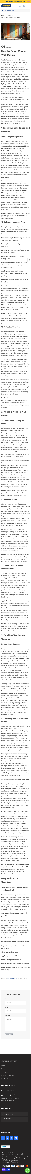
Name (6, 999)
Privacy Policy (5, 1072)
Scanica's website (7, 872)
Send (3, 1125)
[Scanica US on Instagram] (16, 1138)
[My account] (20, 6)
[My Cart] (24, 6)
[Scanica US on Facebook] (3, 1138)
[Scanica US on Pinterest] (11, 1138)
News (9, 15)
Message (7, 1015)
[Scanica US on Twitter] (7, 1138)
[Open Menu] (29, 6)
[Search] (3, 11)
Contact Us (5, 1078)
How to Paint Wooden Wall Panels (10, 17)
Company (4, 1069)
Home (2, 15)
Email (6, 1007)
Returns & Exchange (7, 1075)
